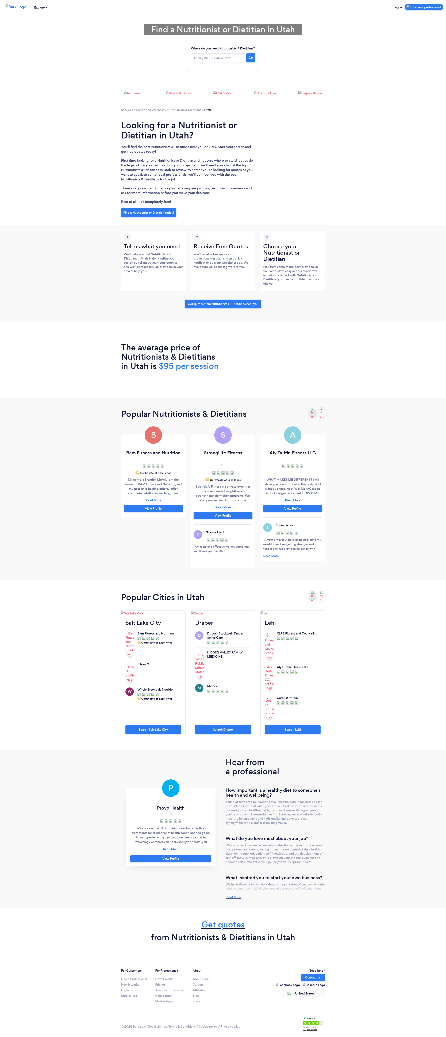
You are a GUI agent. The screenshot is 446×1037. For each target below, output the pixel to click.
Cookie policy (208, 1026)
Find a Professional (134, 979)
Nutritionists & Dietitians (184, 110)
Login (125, 990)
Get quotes (223, 924)
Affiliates (199, 990)
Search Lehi (293, 730)
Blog (196, 996)
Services (127, 110)
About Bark (201, 979)
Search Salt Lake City (153, 730)
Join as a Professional (169, 990)
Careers (198, 984)
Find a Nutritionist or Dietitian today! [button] (148, 213)
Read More (233, 897)
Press (196, 1001)
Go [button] (251, 58)
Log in (398, 7)
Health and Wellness (150, 110)
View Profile (153, 508)
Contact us (313, 977)
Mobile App (129, 996)
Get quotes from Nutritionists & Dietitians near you (223, 304)
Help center (163, 996)
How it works (130, 984)
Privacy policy (230, 1026)
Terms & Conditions (182, 1026)
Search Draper (223, 730)
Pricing (160, 984)
